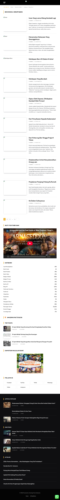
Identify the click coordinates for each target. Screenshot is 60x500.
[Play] (5, 257)
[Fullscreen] (54, 257)
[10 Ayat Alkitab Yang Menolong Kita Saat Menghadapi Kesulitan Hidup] (7, 328)
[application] (30, 243)
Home (27, 496)
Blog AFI (5, 286)
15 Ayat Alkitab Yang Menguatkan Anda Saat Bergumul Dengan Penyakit (32, 341)
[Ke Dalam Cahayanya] (15, 206)
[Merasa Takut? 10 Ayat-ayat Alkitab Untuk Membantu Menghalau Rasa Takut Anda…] (7, 433)
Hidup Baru (6, 294)
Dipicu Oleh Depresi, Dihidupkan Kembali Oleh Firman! (40, 100)
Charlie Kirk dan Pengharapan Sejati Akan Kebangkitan (18, 484)
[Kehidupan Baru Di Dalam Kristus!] (15, 65)
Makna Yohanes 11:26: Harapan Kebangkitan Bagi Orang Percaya (30, 418)
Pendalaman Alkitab (8, 304)
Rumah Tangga (7, 309)
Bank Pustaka (6, 271)
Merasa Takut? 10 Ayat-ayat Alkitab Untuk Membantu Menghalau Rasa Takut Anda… (33, 432)
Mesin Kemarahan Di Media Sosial (12, 479)
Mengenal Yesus (7, 301)
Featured (5, 291)
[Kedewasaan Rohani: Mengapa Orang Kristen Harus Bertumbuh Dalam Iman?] (7, 405)
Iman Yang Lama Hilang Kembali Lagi (42, 18)
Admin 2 (31, 20)
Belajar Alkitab (7, 276)
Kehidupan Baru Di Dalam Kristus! (41, 59)
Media (4, 299)
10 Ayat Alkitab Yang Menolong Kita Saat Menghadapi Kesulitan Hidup (31, 327)
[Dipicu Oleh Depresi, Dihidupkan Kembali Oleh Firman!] (15, 104)
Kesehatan (6, 296)
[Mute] (52, 257)
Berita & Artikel (7, 281)
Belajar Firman (7, 279)
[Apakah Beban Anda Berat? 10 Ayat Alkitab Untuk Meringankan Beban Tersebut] (7, 449)
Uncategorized (7, 311)
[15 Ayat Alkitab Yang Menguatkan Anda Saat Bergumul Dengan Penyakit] (7, 343)
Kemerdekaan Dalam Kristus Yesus (21, 411)
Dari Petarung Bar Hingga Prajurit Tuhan (41, 139)
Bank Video (6, 274)
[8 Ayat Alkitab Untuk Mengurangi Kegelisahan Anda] (7, 441)
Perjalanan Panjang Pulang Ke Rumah (42, 182)
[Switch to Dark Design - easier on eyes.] (53, 2)
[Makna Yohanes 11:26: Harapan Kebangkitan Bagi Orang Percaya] (7, 419)
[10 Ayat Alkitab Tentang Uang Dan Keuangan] (7, 336)
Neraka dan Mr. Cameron (10, 466)
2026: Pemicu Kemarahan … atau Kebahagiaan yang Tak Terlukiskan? (22, 461)
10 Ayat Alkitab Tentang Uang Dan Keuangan (24, 334)
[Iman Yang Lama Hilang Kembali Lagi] (15, 24)
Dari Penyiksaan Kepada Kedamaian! (42, 119)
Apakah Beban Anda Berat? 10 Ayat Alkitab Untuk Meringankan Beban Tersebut (34, 448)
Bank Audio (6, 269)
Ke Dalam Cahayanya (37, 201)
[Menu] (4, 2)
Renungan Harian (7, 306)
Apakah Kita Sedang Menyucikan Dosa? (14, 475)
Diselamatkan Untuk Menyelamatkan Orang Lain (42, 161)
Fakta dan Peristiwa (8, 289)
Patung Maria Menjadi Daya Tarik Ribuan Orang (16, 470)
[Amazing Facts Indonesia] (30, 2)
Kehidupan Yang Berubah (38, 79)
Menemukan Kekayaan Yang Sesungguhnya (39, 38)
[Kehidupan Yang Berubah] (15, 84)
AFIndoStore (33, 496)
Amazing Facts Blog (14, 317)
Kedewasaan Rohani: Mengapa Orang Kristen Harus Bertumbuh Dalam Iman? (33, 403)
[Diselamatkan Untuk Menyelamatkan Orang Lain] (15, 165)
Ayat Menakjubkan (7, 266)
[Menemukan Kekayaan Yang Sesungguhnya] (15, 42)
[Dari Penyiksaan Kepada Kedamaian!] (15, 124)
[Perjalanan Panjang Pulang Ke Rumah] (15, 187)
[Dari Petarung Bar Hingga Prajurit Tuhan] (15, 143)
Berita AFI (5, 284)
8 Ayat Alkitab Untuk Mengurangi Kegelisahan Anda (26, 440)
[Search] (56, 2)
